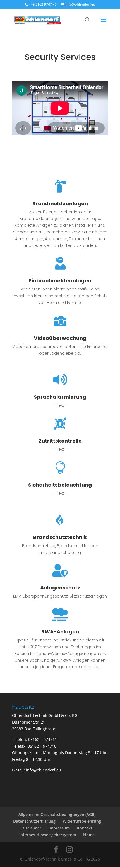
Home (89, 834)
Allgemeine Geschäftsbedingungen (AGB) (56, 814)
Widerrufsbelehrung (82, 821)
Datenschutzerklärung (34, 821)
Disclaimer (31, 828)
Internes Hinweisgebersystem (47, 834)
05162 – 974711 (42, 739)
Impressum (59, 828)
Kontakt (84, 828)
